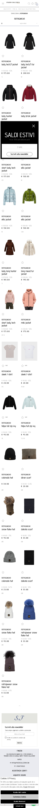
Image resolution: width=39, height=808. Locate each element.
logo (13, 3)
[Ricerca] (29, 3)
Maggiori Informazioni (28, 787)
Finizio (19, 751)
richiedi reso (19, 806)
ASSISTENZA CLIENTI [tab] (19, 771)
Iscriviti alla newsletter (19, 154)
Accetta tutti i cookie (19, 792)
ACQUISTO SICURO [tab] (19, 775)
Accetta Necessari (19, 801)
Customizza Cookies (19, 797)
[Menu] (3, 3)
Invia (19, 743)
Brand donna (15, 13)
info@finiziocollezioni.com (20, 763)
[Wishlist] (32, 3)
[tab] (19, 751)
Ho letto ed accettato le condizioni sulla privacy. (16, 738)
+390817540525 (20, 766)
